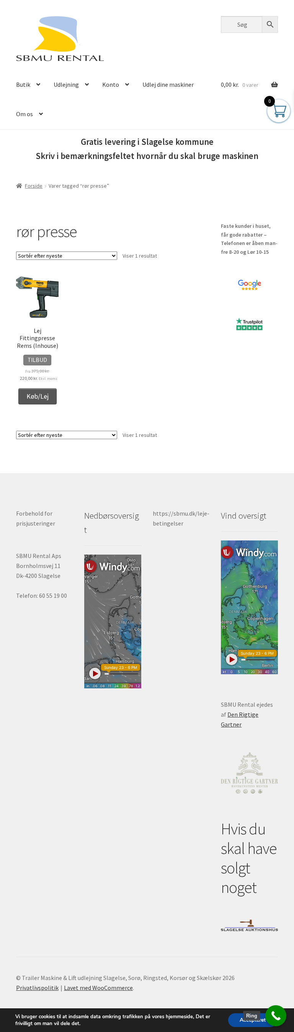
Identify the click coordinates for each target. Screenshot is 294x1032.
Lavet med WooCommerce (98, 987)
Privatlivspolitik (37, 987)
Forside (33, 185)
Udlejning (66, 84)
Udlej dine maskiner (168, 84)
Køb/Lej (37, 396)
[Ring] (275, 1015)
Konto (110, 84)
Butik (23, 84)
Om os (24, 114)
